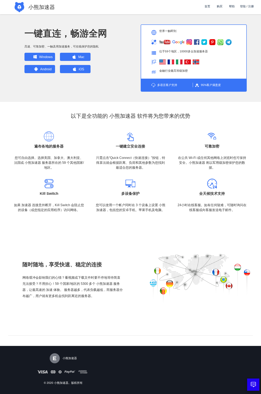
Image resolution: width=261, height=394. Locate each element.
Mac (81, 57)
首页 (207, 6)
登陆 (243, 6)
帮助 (232, 6)
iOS (81, 69)
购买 (219, 6)
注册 (251, 6)
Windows (46, 57)
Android (46, 69)
